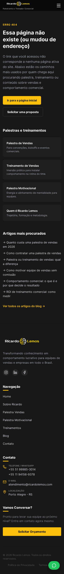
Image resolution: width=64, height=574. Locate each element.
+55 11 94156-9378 (22, 474)
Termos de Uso (47, 564)
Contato (8, 443)
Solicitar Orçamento (32, 531)
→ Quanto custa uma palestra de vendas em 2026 (30, 244)
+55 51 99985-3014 (22, 469)
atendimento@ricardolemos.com (30, 484)
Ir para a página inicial (22, 100)
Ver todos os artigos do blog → (24, 306)
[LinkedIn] (15, 372)
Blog (6, 436)
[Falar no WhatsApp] (54, 565)
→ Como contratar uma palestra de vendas (32, 253)
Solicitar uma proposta (23, 112)
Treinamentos (12, 428)
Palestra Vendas (13, 412)
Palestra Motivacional (17, 420)
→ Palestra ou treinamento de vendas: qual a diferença (32, 262)
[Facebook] (24, 372)
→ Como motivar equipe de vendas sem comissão (30, 272)
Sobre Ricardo (12, 404)
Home (7, 396)
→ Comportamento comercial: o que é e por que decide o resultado (30, 283)
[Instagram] (6, 372)
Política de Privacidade (21, 564)
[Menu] (58, 5)
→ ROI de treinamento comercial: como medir (29, 294)
